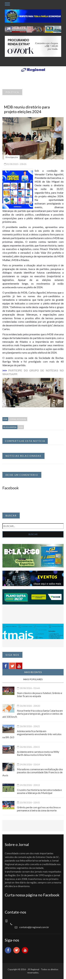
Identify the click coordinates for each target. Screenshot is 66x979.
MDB (21, 427)
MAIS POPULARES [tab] (33, 679)
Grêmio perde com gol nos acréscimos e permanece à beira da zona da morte (39, 809)
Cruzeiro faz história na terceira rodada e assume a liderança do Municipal (39, 791)
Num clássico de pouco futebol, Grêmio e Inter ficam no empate (39, 694)
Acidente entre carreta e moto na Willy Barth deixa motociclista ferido (38, 753)
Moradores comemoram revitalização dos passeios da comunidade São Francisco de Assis (32, 772)
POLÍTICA (12, 92)
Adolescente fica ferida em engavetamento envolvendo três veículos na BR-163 (32, 734)
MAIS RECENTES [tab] (33, 672)
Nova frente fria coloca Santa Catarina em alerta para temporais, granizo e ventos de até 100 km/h (32, 713)
